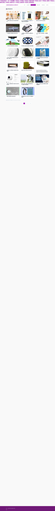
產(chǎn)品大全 (9, 8)
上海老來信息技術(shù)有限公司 (12, 4)
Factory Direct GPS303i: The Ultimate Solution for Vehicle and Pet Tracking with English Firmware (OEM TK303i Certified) (42, 71)
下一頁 (30, 103)
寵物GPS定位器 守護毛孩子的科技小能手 (26, 70)
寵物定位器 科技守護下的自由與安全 (40, 20)
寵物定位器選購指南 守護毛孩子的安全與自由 (27, 57)
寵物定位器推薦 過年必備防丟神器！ (11, 96)
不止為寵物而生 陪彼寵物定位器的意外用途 (12, 33)
